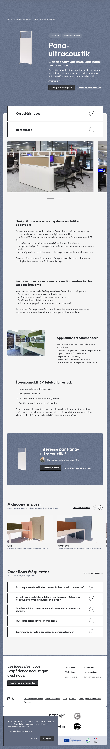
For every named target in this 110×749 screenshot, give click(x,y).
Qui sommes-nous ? (92, 677)
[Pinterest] (13, 698)
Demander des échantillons (78, 467)
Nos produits (70, 667)
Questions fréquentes (33, 698)
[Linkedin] (8, 698)
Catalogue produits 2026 (90, 698)
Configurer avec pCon (61, 87)
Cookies (27, 702)
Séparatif (55, 35)
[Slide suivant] (100, 507)
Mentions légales (52, 698)
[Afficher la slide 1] (50, 199)
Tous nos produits (81, 507)
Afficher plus (54, 80)
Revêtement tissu (72, 35)
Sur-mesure (89, 667)
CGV (65, 698)
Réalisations (70, 672)
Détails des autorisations (21, 731)
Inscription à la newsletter (22, 682)
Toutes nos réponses (93, 573)
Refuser (34, 738)
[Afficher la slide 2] (59, 199)
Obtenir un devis (51, 467)
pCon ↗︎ (72, 698)
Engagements (71, 677)
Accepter (47, 738)
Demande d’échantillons (89, 87)
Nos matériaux (90, 672)
